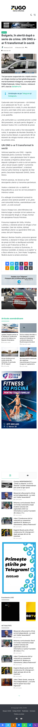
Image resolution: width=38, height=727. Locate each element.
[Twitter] (12, 264)
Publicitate (25, 711)
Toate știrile (19, 293)
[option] (18, 8)
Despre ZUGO (7, 711)
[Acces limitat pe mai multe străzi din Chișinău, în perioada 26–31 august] (9, 352)
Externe (4, 32)
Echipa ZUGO (17, 711)
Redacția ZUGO (8, 47)
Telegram (26, 93)
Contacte (32, 711)
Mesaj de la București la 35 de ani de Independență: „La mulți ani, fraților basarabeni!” (24, 495)
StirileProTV (16, 87)
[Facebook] (7, 264)
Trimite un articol (19, 714)
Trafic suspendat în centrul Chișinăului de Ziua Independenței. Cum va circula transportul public (19, 300)
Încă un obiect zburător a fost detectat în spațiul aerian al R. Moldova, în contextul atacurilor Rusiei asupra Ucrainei (28, 338)
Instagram (12, 96)
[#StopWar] (18, 8)
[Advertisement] (19, 450)
